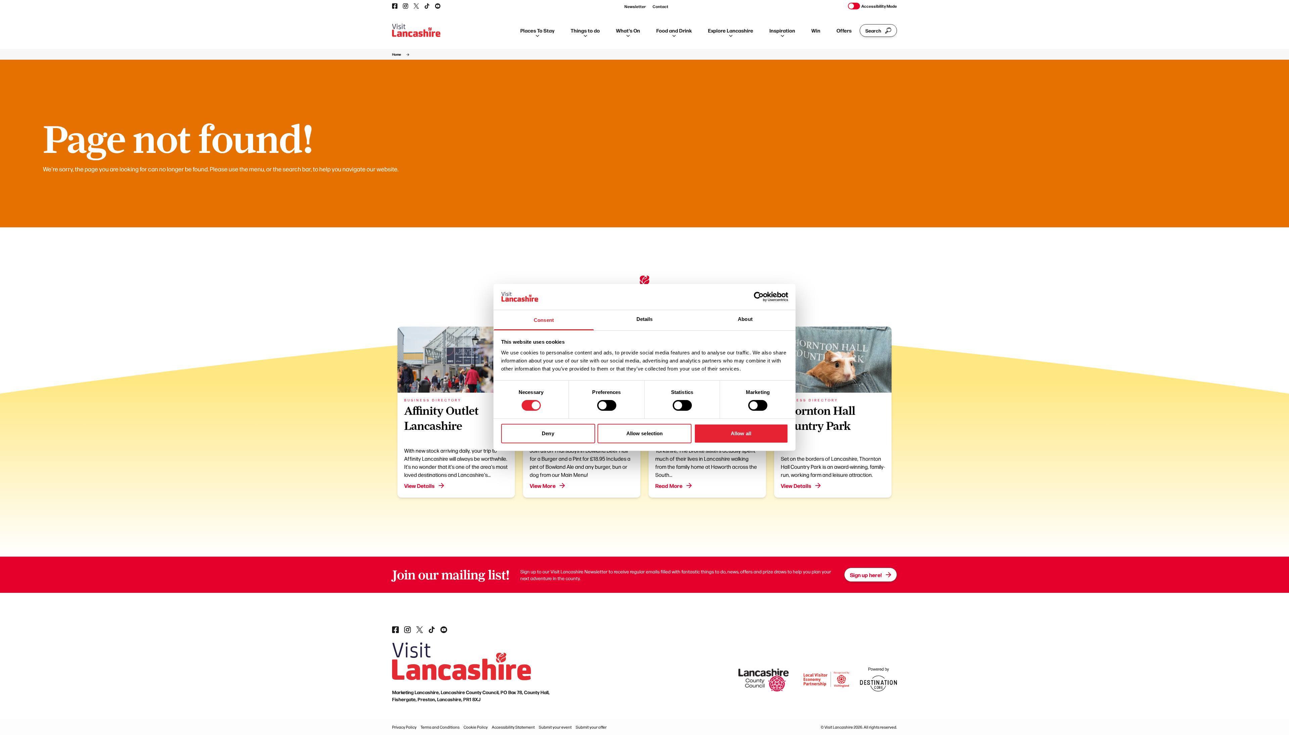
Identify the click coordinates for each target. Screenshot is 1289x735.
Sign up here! (866, 574)
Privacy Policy (404, 727)
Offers (844, 30)
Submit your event (555, 727)
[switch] (606, 405)
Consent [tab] (544, 320)
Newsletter (635, 6)
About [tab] (745, 319)
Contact (660, 6)
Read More (668, 485)
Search (873, 30)
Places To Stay (537, 30)
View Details (419, 485)
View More (543, 485)
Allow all (741, 433)
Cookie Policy (476, 727)
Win (815, 30)
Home (396, 54)
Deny (548, 433)
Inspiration (782, 30)
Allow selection (644, 433)
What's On (628, 30)
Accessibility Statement (513, 727)
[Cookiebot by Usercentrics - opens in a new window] (758, 297)
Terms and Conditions (440, 727)
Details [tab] (644, 319)
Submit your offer (591, 727)
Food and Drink (674, 30)
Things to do (585, 30)
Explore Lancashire (730, 30)
